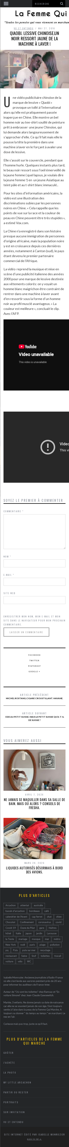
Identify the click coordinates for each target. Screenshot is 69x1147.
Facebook (34, 655)
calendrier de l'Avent (16, 916)
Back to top (33, 1139)
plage (42, 944)
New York (11, 944)
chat (49, 916)
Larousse (51, 933)
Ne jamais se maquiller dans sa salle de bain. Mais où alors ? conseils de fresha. (34, 803)
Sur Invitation (14, 1112)
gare (41, 927)
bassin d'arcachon (15, 911)
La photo (9, 1072)
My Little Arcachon (17, 1082)
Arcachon (11, 905)
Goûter (8, 1052)
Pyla (15, 950)
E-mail (8, 574)
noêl (22, 944)
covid (58, 922)
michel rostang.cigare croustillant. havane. (34, 696)
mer (47, 939)
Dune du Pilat (27, 927)
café (46, 911)
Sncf (34, 955)
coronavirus (44, 922)
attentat (24, 905)
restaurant (11, 955)
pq (7, 950)
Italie (18, 933)
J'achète (9, 1062)
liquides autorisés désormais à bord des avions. (34, 870)
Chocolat (10, 922)
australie (38, 905)
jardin (39, 933)
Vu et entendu (23, 28)
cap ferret (37, 916)
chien (59, 916)
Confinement (27, 922)
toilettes (45, 955)
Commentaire (13, 511)
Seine (24, 955)
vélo (20, 961)
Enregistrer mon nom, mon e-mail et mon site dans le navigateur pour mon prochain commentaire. (34, 620)
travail (57, 955)
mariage (23, 939)
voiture (9, 961)
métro (57, 939)
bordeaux (34, 911)
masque (36, 939)
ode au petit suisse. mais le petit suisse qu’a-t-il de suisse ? (34, 716)
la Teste (10, 939)
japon (29, 933)
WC (29, 961)
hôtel (8, 933)
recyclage (45, 950)
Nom (7, 556)
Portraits (10, 1102)
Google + (34, 671)
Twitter (34, 660)
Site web (9, 593)
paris (32, 944)
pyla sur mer (29, 950)
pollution (55, 944)
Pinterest (34, 666)
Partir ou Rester (16, 1092)
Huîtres (52, 927)
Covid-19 (11, 927)
